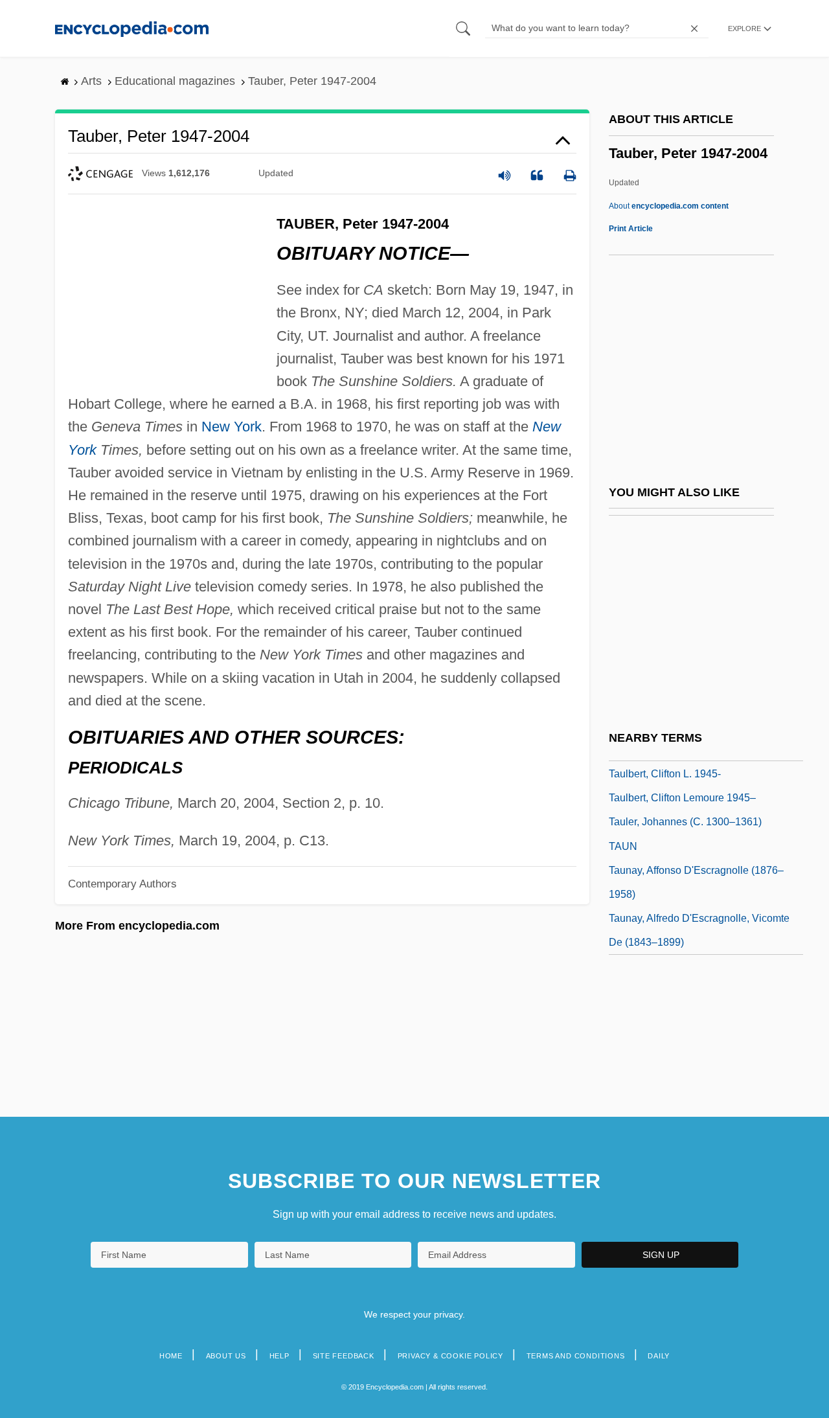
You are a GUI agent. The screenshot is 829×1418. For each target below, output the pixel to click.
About (669, 206)
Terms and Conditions (576, 1356)
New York (231, 426)
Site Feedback (343, 1356)
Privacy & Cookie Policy (450, 1356)
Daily (659, 1356)
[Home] (132, 28)
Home (171, 1356)
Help (279, 1356)
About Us (226, 1356)
